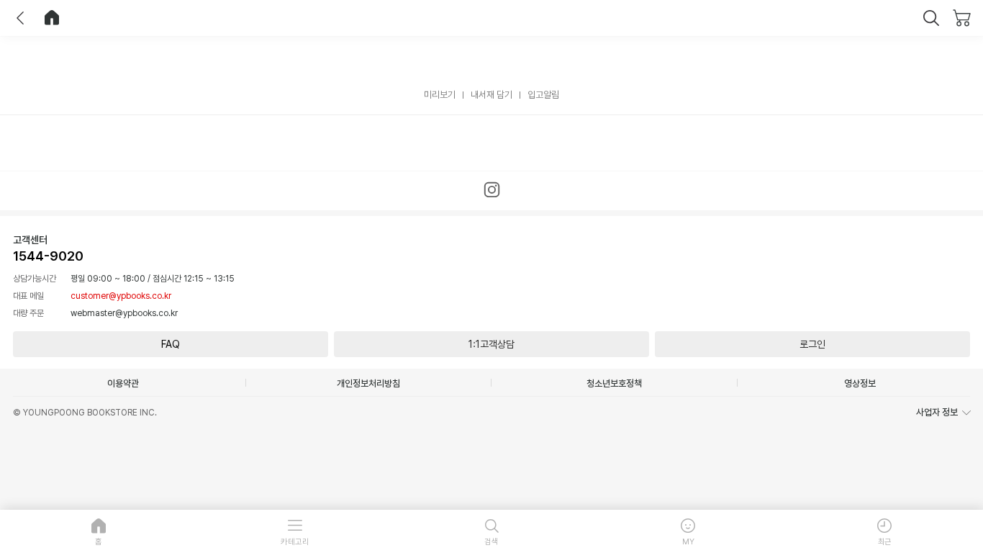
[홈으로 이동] (52, 18)
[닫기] (931, 18)
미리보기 (440, 94)
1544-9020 (48, 256)
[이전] (20, 18)
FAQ (170, 344)
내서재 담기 (491, 94)
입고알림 (543, 94)
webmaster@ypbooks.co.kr (124, 313)
